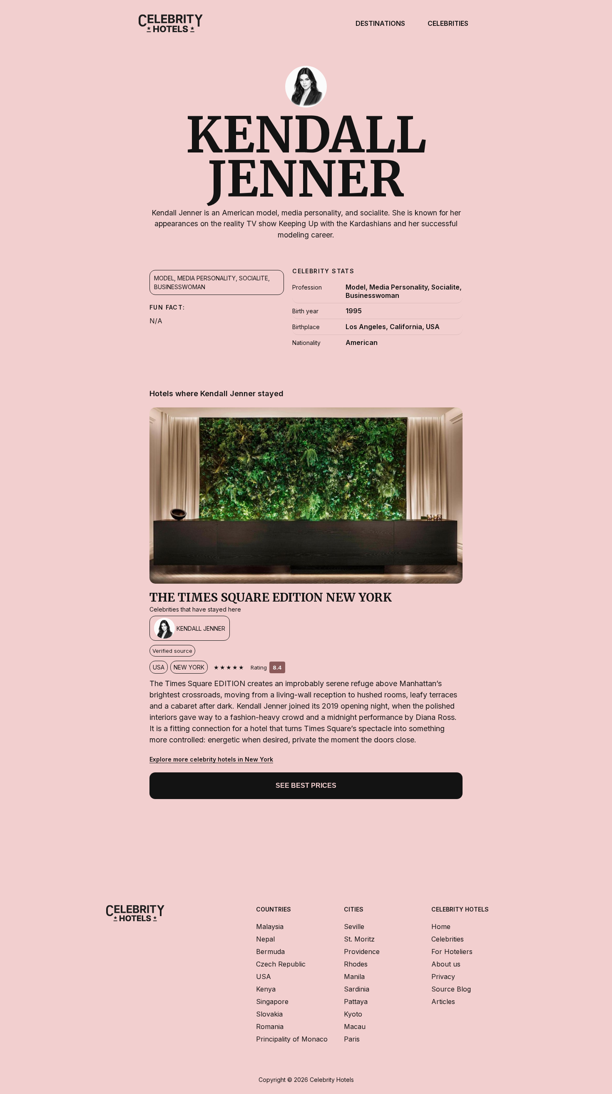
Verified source (172, 650)
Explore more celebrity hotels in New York (211, 759)
